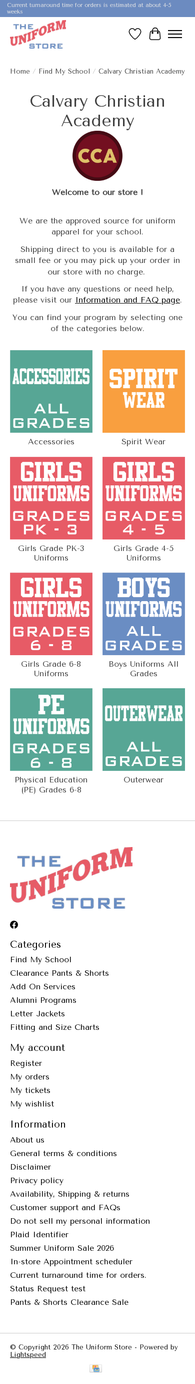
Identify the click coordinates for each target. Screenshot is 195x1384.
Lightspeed (28, 1354)
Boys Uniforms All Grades (143, 668)
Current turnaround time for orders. (78, 1275)
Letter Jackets (37, 1013)
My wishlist (32, 1104)
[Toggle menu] (175, 34)
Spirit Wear (144, 441)
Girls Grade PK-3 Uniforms (51, 553)
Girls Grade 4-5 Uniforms (144, 553)
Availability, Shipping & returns (70, 1194)
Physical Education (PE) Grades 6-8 (51, 784)
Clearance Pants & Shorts (59, 973)
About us (27, 1140)
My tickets (30, 1090)
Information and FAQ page (127, 300)
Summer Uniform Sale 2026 (62, 1248)
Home (20, 71)
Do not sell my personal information (80, 1221)
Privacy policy (37, 1180)
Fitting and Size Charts (55, 1027)
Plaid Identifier (39, 1234)
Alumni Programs (43, 1000)
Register (26, 1063)
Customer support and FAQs (65, 1207)
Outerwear (144, 779)
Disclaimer (30, 1167)
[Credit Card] (96, 1369)
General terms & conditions (63, 1153)
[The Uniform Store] (38, 34)
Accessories (51, 441)
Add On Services (43, 986)
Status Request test (48, 1288)
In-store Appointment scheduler (71, 1261)
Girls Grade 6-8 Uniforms (51, 668)
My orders (30, 1076)
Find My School (64, 71)
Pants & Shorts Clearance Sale (69, 1302)
